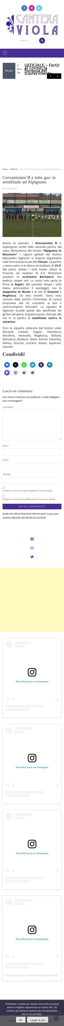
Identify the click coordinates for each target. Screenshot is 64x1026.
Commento (8, 407)
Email (6, 460)
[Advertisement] (32, 123)
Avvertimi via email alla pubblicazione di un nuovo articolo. (29, 499)
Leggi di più (37, 1020)
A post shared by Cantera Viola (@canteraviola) (32, 975)
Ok (21, 1020)
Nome (6, 445)
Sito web (6, 474)
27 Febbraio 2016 (10, 188)
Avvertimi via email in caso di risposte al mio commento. (28, 490)
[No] (59, 1013)
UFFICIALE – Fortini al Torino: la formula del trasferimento (43, 69)
